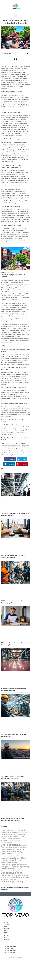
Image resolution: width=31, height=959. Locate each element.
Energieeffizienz (10, 844)
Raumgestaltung (23, 867)
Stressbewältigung (11, 872)
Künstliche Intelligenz (18, 858)
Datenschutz (4, 836)
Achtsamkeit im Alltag (19, 830)
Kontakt (6, 937)
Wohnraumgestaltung (12, 881)
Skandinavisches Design (9, 871)
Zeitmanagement (5, 883)
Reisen (3, 887)
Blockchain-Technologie (9, 834)
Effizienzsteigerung (8, 840)
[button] (15, 15)
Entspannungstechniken (13, 847)
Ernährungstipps (21, 849)
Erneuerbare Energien (8, 849)
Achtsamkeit (5, 830)
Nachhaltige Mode (9, 862)
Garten (6, 926)
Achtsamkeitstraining (9, 832)
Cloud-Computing (22, 834)
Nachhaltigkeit (9, 864)
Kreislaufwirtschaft (16, 856)
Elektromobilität (6, 843)
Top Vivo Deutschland (10, 946)
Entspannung (23, 845)
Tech (5, 934)
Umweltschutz (17, 877)
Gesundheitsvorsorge (16, 854)
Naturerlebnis (23, 865)
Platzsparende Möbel (8, 867)
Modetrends (17, 860)
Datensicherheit (13, 836)
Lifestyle (6, 928)
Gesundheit (6, 854)
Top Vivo (6, 922)
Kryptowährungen (5, 858)
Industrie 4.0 (8, 856)
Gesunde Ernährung (11, 851)
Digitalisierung (16, 838)
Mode (6, 930)
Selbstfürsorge (7, 869)
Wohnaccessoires (13, 879)
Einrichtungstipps (20, 840)
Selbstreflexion (19, 869)
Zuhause (6, 924)
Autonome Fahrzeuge (22, 832)
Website (6, 939)
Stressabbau (22, 871)
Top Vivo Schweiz (9, 952)
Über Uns (7, 936)
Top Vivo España (9, 948)
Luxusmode (6, 860)
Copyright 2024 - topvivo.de (15, 957)
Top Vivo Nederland (10, 950)
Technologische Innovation (9, 875)
